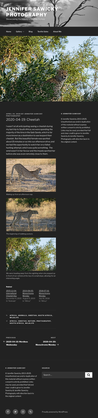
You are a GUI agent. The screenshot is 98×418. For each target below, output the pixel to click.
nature (31, 321)
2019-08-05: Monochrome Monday (28, 293)
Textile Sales (43, 31)
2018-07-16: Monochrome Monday (44, 293)
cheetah (32, 315)
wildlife (29, 323)
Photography (44, 321)
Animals (22, 315)
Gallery (19, 31)
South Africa (45, 315)
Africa (13, 315)
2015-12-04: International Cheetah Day (11, 293)
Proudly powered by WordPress (55, 412)
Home (8, 31)
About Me (57, 31)
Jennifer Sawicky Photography (32, 12)
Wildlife (14, 317)
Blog (31, 31)
